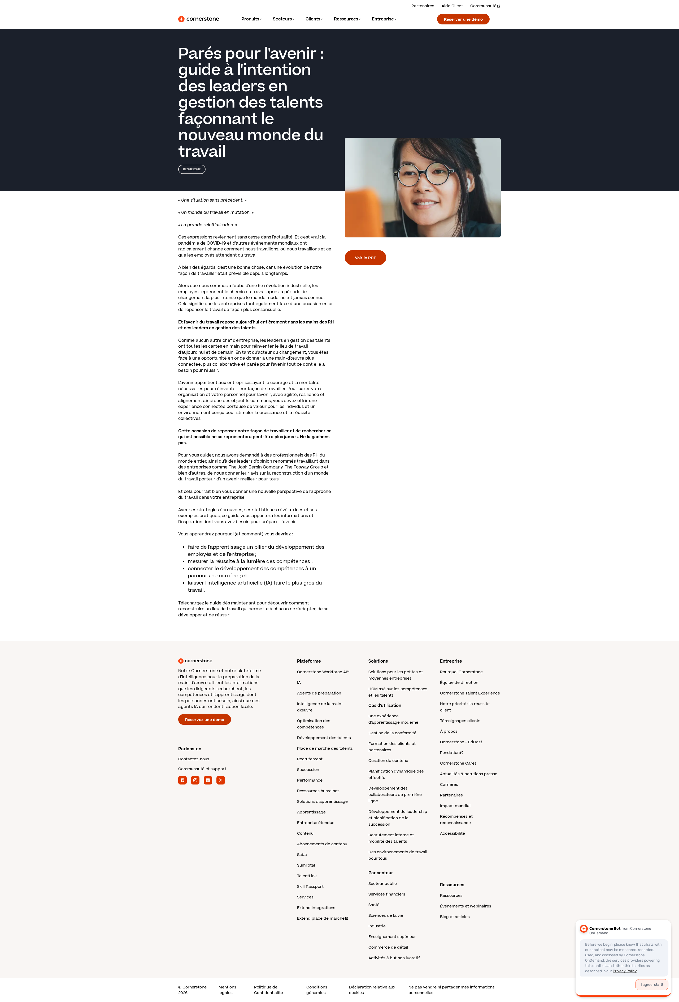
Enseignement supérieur (392, 937)
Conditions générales (316, 990)
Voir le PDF (365, 258)
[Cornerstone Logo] (198, 19)
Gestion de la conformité (392, 733)
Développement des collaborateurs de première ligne (395, 795)
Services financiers (386, 894)
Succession (308, 770)
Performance (310, 780)
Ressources (451, 895)
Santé (374, 905)
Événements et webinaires (465, 906)
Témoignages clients (460, 721)
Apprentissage (311, 812)
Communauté (483, 6)
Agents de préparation (319, 693)
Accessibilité (452, 833)
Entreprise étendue (315, 823)
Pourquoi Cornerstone (461, 672)
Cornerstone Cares (458, 763)
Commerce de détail (388, 947)
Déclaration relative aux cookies (372, 990)
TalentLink (307, 876)
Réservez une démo (204, 720)
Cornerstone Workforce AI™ (323, 672)
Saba (302, 855)
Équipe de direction (459, 682)
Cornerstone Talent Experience (470, 693)
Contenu (305, 833)
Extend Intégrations (316, 908)
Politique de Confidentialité (268, 990)
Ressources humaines (318, 791)
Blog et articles (455, 917)
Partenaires (422, 6)
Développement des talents (324, 738)
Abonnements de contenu (322, 844)
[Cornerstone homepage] (229, 661)
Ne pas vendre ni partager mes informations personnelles (451, 990)
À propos (449, 731)
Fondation (450, 753)
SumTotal (306, 865)
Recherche (192, 169)
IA (299, 682)
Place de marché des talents (325, 748)
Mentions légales (227, 990)
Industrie (377, 926)
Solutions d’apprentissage (322, 801)
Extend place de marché (321, 918)
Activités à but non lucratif (394, 958)
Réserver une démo (463, 19)
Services (305, 897)
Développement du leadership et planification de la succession (397, 818)
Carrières (449, 784)
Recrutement (310, 759)
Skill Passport (310, 886)
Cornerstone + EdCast (461, 742)
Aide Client (452, 6)
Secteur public (382, 883)
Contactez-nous (193, 759)
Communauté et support (202, 769)
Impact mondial (455, 806)
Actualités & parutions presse (468, 774)
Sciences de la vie (385, 915)
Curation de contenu (388, 761)
